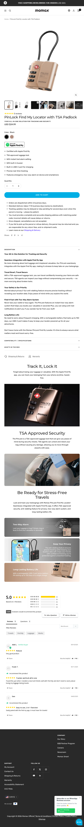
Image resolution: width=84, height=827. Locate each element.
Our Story (61, 739)
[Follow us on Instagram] (46, 769)
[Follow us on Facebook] (34, 769)
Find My (20, 633)
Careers (60, 748)
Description (9, 249)
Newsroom (61, 752)
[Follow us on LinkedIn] (40, 776)
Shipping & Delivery (32, 230)
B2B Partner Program (66, 743)
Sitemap (42, 819)
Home (6, 19)
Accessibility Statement (14, 784)
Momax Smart (63, 757)
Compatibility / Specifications (17, 341)
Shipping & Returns (16, 356)
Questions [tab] (24, 621)
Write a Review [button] (70, 615)
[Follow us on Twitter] (40, 769)
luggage (31, 633)
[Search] (10, 11)
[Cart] (78, 11)
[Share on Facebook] (11, 235)
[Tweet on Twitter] (18, 235)
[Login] (74, 11)
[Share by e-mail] (22, 235)
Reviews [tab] (10, 621)
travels (10, 633)
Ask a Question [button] (52, 615)
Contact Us (8, 771)
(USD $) (12, 797)
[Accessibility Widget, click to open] (5, 3)
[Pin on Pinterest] (14, 235)
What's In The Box (12, 347)
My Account (9, 767)
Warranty (36, 356)
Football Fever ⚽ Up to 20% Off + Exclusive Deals (42, 3)
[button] (73, 658)
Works (40, 633)
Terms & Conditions (43, 816)
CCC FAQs (8, 789)
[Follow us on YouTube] (34, 776)
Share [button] (10, 658)
